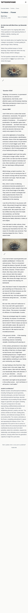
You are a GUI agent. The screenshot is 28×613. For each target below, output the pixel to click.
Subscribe (14, 447)
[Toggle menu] (25, 2)
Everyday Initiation (5, 8)
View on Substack (22, 17)
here (12, 58)
